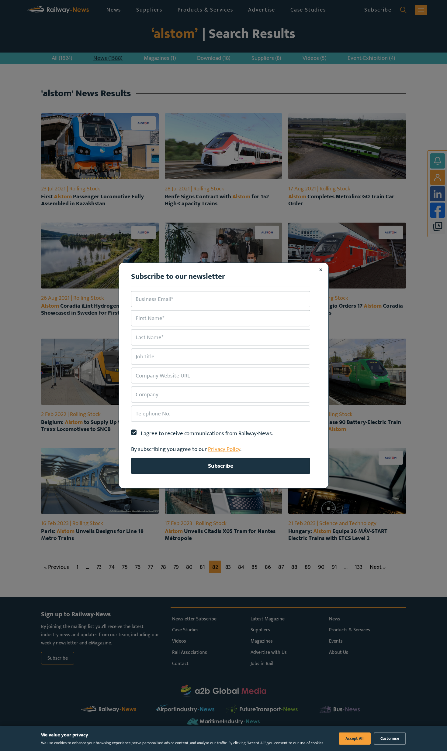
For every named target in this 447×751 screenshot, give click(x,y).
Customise (389, 738)
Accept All (354, 738)
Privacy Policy (224, 449)
